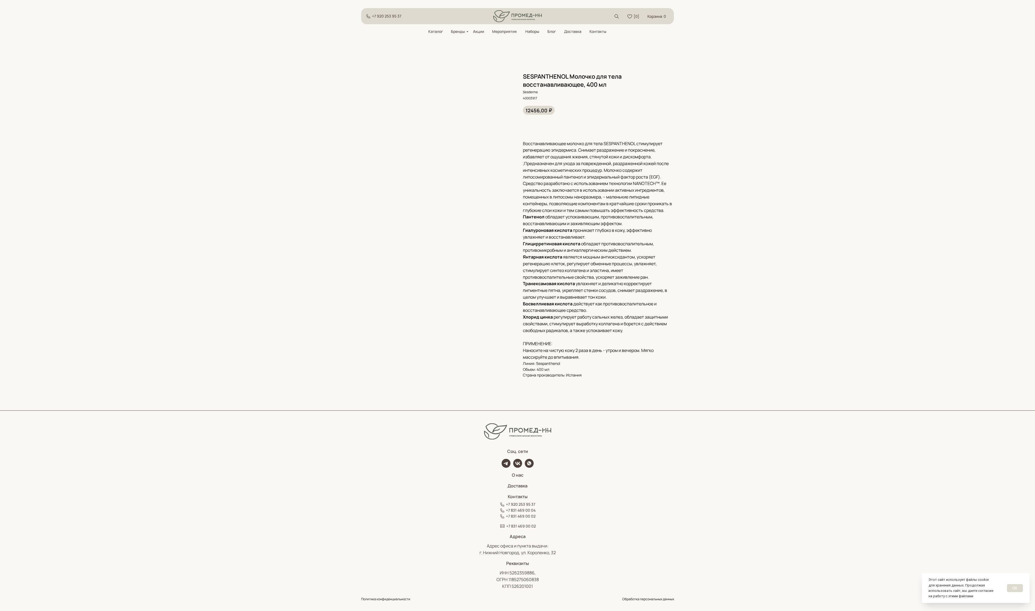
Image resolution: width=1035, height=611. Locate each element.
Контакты (597, 31)
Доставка (572, 31)
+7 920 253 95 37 (386, 16)
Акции (478, 31)
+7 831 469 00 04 (521, 510)
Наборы (532, 31)
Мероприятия (504, 31)
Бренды (458, 31)
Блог (551, 31)
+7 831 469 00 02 (521, 516)
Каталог (435, 31)
